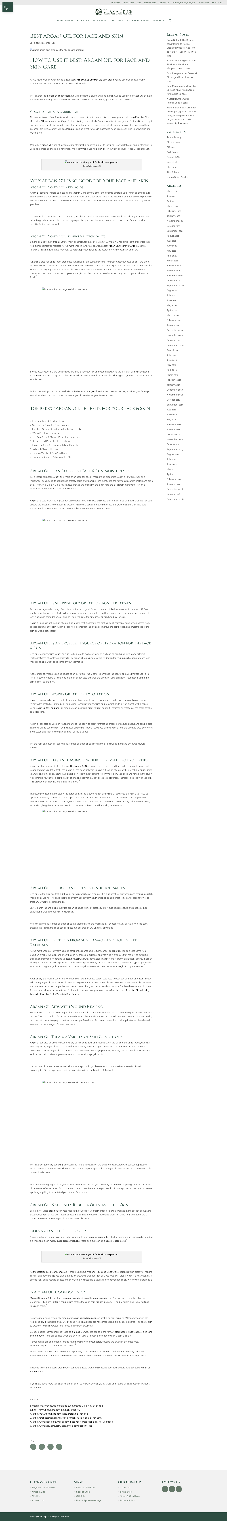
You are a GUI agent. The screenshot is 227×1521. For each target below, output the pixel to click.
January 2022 (173, 216)
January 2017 (173, 484)
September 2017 (175, 449)
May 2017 (171, 469)
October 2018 (173, 400)
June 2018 (172, 414)
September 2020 (175, 285)
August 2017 (173, 454)
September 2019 (175, 345)
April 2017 (172, 474)
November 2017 (175, 439)
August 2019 (173, 350)
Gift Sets (158, 20)
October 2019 (173, 340)
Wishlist (36, 1496)
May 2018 (171, 419)
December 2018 (175, 390)
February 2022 (174, 211)
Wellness (117, 20)
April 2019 (172, 370)
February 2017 (174, 479)
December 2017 (175, 434)
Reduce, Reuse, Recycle (183, 3)
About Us (115, 3)
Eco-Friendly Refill (138, 20)
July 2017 (171, 459)
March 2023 (173, 191)
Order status (38, 1492)
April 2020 (172, 310)
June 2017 (172, 464)
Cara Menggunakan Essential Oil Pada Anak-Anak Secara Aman (181, 90)
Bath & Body (100, 20)
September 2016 (175, 499)
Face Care (83, 20)
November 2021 (175, 221)
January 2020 (173, 325)
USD (6, 9)
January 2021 (173, 270)
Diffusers (171, 147)
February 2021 (174, 265)
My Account (203, 3)
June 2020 (172, 300)
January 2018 (173, 429)
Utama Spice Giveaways (88, 1500)
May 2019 (171, 365)
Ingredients (172, 162)
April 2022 (172, 201)
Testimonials (150, 3)
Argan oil (34, 193)
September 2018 (175, 405)
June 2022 (172, 196)
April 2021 (172, 256)
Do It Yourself (173, 152)
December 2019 (175, 330)
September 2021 (175, 231)
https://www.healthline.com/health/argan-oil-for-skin (60, 1414)
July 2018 (171, 409)
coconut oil (70, 96)
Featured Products (85, 1487)
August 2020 (173, 290)
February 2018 (174, 424)
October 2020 (174, 280)
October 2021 (173, 226)
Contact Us (164, 3)
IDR (5, 7)
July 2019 (171, 355)
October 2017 (173, 444)
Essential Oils (48, 43)
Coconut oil (36, 117)
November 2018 (175, 394)
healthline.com (72, 959)
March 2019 (172, 375)
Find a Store (128, 3)
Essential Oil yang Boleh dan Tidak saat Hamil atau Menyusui (181, 64)
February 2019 (174, 380)
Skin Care (172, 167)
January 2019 (173, 385)
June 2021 (172, 245)
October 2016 (173, 494)
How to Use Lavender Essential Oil (120, 990)
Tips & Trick (173, 172)
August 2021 (173, 236)
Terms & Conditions (130, 1496)
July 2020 (172, 295)
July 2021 (171, 241)
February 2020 (174, 320)
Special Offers (83, 1492)
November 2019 (175, 335)
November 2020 (175, 275)
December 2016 (175, 489)
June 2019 (172, 360)
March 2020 (173, 315)
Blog (139, 3)
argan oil (112, 80)
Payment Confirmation (43, 1487)
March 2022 (172, 206)
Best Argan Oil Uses (80, 766)
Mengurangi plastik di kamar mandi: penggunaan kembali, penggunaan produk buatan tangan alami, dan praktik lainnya (181, 115)
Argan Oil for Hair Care (47, 708)
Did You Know (174, 142)
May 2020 (172, 305)
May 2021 (171, 251)
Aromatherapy (64, 20)
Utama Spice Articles (177, 177)
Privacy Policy (127, 1500)
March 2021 (172, 260)
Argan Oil (113, 246)
